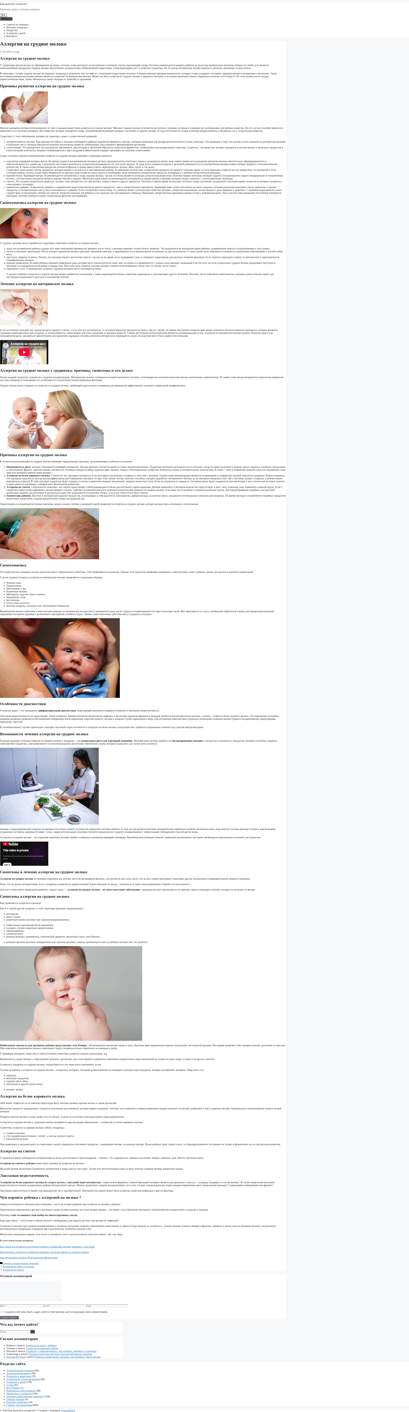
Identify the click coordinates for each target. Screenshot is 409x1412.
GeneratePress (68, 1410)
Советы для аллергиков (19, 1405)
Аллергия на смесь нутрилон (18, 1266)
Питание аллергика (17, 27)
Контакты (11, 36)
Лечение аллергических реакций (20, 1263)
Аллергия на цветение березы (42, 1348)
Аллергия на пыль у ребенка (41, 1345)
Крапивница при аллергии (21, 1390)
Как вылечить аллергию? (13, 4)
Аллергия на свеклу (13, 1269)
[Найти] (32, 1331)
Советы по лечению (17, 24)
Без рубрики (13, 1387)
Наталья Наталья (15, 1357)
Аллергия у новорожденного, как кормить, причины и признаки (61, 1351)
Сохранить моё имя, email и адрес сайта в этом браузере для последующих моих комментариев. (56, 1311)
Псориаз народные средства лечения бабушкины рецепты (60, 1354)
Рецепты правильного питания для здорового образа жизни (67, 1357)
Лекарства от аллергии (18, 1393)
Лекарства (12, 30)
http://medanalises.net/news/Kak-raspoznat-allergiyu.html (29, 1257)
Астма (9, 1385)
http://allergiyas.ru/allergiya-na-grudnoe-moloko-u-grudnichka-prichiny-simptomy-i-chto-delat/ (47, 1246)
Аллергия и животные (18, 1376)
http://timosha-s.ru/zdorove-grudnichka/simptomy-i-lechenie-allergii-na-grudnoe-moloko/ (44, 1252)
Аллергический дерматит (20, 1370)
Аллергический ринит (18, 1373)
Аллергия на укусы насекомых (23, 1379)
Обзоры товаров (15, 1399)
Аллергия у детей (16, 33)
